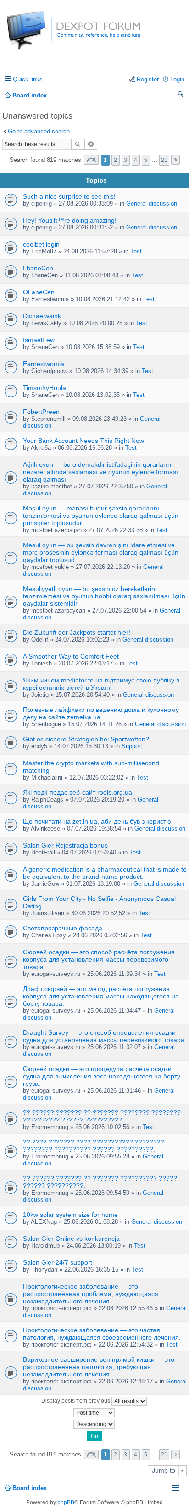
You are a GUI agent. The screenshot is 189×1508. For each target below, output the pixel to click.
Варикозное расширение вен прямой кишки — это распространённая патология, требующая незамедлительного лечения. (98, 1367)
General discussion (151, 203)
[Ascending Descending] (94, 1424)
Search (78, 144)
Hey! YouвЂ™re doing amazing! (70, 220)
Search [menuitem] (181, 95)
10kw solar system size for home (70, 1214)
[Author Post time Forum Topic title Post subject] (94, 1412)
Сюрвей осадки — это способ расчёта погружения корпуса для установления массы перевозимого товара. (99, 959)
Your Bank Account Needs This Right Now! (84, 440)
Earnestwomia (43, 363)
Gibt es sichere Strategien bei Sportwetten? (86, 739)
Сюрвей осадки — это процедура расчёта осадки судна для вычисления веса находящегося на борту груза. (101, 1076)
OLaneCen (39, 292)
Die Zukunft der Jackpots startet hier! (76, 632)
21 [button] (164, 160)
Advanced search (91, 144)
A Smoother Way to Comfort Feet (71, 656)
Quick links (28, 79)
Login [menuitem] (177, 79)
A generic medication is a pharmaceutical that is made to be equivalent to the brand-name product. (105, 873)
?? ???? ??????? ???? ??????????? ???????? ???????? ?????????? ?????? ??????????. (93, 1145)
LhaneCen (38, 268)
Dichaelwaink (42, 316)
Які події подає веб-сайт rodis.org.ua (77, 792)
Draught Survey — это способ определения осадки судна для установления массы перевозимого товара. (104, 1036)
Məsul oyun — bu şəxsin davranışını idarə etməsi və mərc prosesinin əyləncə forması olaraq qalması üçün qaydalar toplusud (100, 552)
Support (132, 746)
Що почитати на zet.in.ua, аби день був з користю (97, 821)
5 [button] (145, 160)
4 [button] (135, 160)
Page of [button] (91, 160)
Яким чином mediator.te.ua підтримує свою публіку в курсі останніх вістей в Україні (101, 684)
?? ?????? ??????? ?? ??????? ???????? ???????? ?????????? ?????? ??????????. (102, 1116)
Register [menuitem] (148, 79)
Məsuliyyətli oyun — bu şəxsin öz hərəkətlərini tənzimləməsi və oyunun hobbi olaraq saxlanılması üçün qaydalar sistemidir (104, 596)
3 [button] (125, 160)
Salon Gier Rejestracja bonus (65, 845)
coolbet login (41, 244)
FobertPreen (41, 411)
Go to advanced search (39, 131)
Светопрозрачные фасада (62, 928)
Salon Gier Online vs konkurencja (71, 1238)
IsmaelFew (39, 340)
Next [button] (175, 160)
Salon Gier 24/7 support (57, 1262)
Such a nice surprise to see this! (69, 196)
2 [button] (115, 160)
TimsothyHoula (44, 387)
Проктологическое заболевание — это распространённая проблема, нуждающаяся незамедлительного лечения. (90, 1294)
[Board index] (41, 35)
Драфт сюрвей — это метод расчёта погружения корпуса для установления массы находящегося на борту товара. (101, 996)
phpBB (65, 1502)
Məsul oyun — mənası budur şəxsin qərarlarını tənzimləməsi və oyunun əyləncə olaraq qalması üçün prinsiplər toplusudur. (100, 516)
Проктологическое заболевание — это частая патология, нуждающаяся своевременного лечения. (102, 1333)
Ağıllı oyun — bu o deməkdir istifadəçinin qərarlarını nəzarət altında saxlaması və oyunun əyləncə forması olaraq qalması (100, 472)
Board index (29, 1488)
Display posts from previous (76, 1401)
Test (136, 251)
